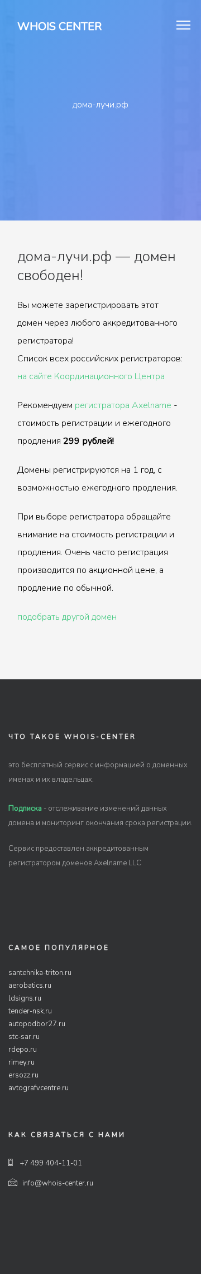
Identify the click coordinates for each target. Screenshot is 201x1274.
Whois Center (59, 26)
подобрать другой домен (67, 617)
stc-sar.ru (24, 1037)
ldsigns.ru (24, 998)
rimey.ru (21, 1062)
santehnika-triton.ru (39, 973)
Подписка (25, 808)
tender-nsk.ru (30, 1011)
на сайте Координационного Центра (91, 376)
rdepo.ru (22, 1050)
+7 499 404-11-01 (50, 1163)
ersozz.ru (23, 1075)
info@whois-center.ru (57, 1183)
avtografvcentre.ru (38, 1088)
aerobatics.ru (29, 986)
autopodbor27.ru (36, 1024)
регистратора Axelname (123, 405)
